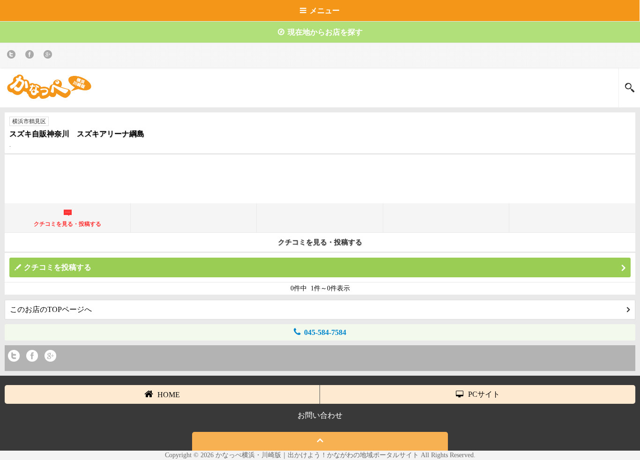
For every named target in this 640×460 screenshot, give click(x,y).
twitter (13, 56)
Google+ (49, 56)
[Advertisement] (320, 182)
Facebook (31, 56)
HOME (168, 395)
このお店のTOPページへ (51, 309)
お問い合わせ (320, 415)
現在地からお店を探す (325, 32)
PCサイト (484, 394)
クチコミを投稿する (57, 267)
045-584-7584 (325, 332)
